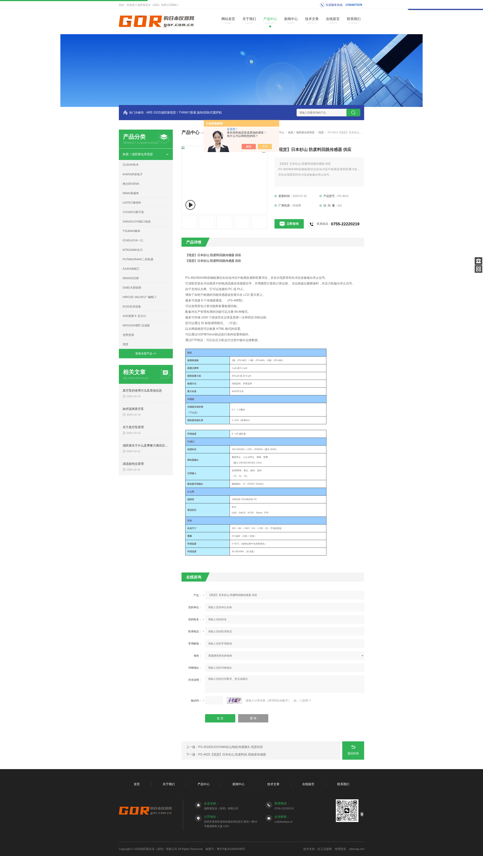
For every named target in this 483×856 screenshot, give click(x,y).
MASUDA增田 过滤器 (136, 325)
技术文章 (273, 784)
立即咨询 (293, 223)
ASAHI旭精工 (131, 268)
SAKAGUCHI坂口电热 (137, 221)
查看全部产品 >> (145, 353)
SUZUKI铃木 (131, 164)
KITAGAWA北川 (133, 249)
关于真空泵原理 (133, 427)
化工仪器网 (325, 849)
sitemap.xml (356, 849)
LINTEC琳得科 (132, 202)
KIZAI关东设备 (132, 306)
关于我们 (169, 784)
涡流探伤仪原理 (133, 463)
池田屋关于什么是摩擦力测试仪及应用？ (150, 445)
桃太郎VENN (131, 183)
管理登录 (340, 849)
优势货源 (128, 334)
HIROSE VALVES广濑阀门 (139, 297)
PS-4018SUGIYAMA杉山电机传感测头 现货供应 (230, 747)
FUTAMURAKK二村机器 (138, 259)
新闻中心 (238, 784)
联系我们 (343, 784)
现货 (125, 344)
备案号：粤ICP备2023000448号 (225, 849)
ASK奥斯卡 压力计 (134, 316)
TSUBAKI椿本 (131, 231)
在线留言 (308, 784)
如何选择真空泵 (133, 408)
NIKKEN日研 (131, 278)
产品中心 (204, 784)
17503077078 (353, 4)
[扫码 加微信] (478, 269)
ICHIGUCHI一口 (133, 240)
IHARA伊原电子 (133, 174)
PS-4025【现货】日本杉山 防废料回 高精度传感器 (232, 754)
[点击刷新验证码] (234, 700)
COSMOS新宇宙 (133, 212)
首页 (137, 784)
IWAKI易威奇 (131, 193)
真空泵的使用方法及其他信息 (142, 390)
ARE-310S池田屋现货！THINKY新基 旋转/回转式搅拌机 (184, 112)
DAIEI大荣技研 (132, 287)
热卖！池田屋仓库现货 (138, 154)
